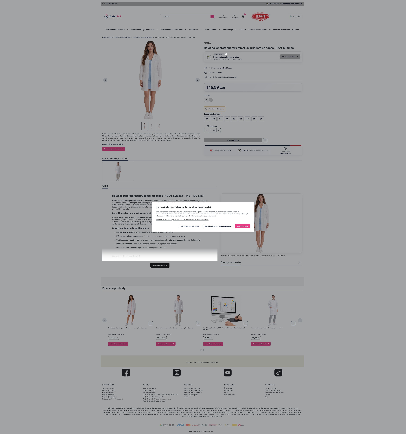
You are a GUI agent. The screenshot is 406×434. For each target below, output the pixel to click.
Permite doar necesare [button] (190, 226)
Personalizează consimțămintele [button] (218, 226)
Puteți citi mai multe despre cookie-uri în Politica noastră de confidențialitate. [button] (182, 220)
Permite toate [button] (242, 226)
